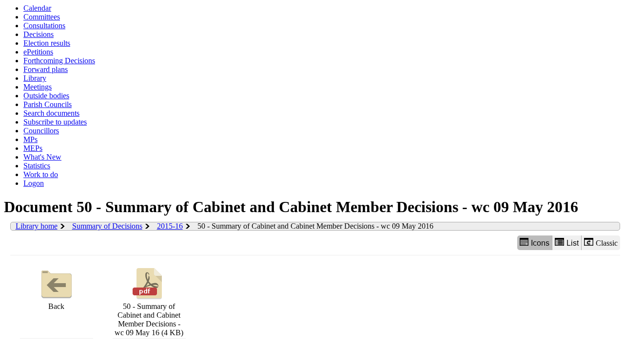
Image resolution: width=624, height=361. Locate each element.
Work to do (40, 174)
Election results (46, 43)
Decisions (38, 34)
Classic (607, 243)
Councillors (41, 130)
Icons (540, 243)
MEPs (32, 148)
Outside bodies (46, 95)
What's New (42, 157)
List (572, 243)
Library (34, 78)
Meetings (37, 87)
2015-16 (170, 226)
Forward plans (45, 69)
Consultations (44, 25)
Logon (33, 183)
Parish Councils (47, 104)
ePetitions (38, 52)
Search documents (51, 113)
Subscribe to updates (55, 122)
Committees (41, 17)
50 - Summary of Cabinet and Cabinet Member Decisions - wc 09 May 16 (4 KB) (149, 319)
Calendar (37, 8)
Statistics (36, 166)
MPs (30, 139)
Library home (37, 226)
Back (56, 306)
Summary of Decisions (107, 226)
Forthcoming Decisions (59, 60)
